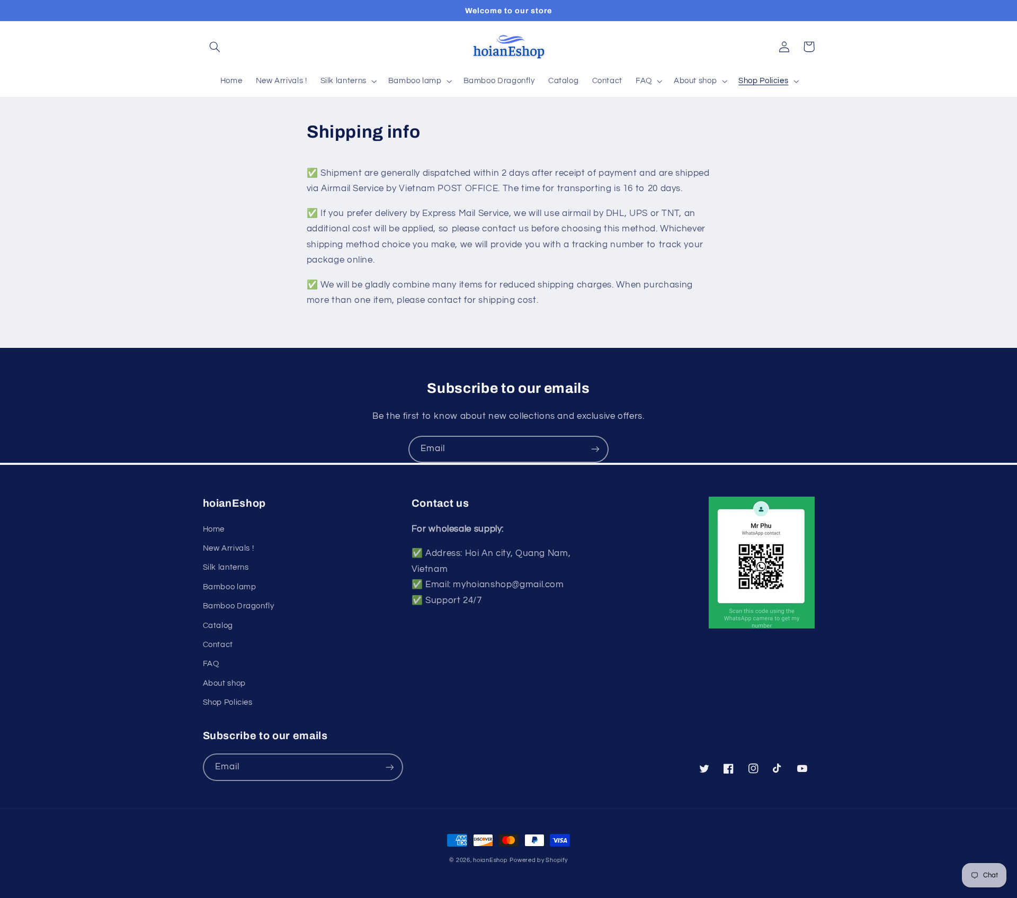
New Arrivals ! (228, 548)
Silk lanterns (226, 567)
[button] (215, 46)
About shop (224, 683)
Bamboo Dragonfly (238, 606)
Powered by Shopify (538, 860)
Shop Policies (228, 702)
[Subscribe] (595, 449)
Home (214, 529)
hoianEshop (490, 860)
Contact (218, 645)
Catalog (218, 626)
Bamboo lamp (229, 587)
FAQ (211, 664)
